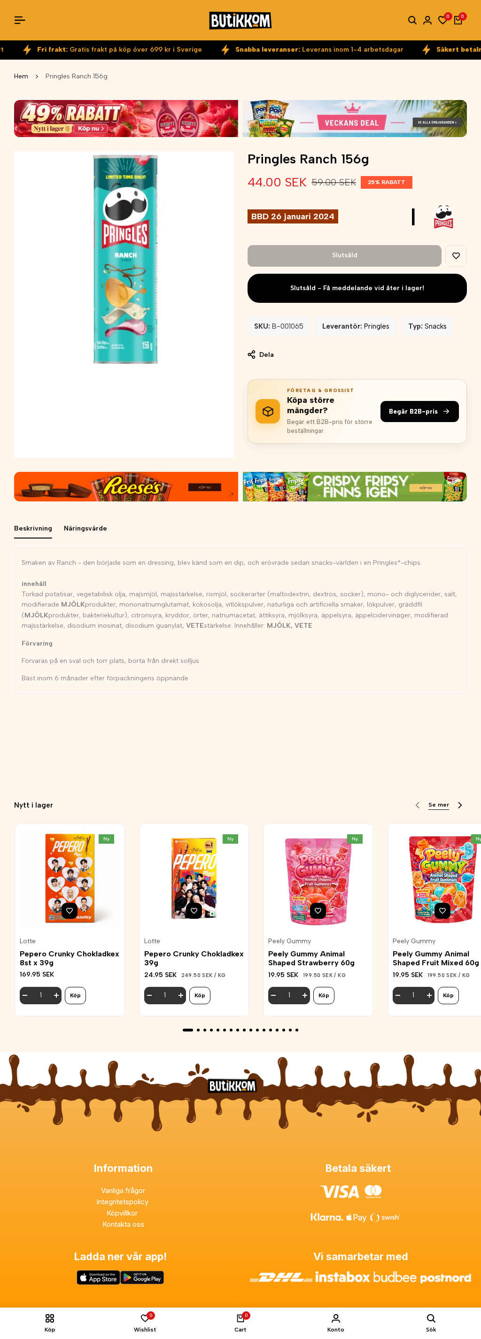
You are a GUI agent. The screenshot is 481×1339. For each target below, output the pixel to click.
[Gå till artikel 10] (250, 1030)
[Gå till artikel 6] (224, 1030)
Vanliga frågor (123, 1190)
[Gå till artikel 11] (257, 1030)
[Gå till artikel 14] (277, 1030)
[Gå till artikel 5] (218, 1030)
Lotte (28, 941)
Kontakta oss (123, 1224)
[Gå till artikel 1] (188, 1030)
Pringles (376, 326)
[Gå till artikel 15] (283, 1030)
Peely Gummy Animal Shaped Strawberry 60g (311, 958)
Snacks (436, 326)
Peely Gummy (289, 941)
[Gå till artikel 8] (237, 1030)
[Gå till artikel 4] (211, 1030)
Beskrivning (33, 528)
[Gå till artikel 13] (270, 1030)
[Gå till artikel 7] (231, 1030)
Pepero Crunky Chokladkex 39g (194, 958)
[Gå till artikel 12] (264, 1030)
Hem (21, 76)
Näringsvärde (85, 528)
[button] (456, 256)
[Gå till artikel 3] (204, 1030)
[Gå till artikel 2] (198, 1030)
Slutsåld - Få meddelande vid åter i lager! (357, 288)
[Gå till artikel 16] (290, 1030)
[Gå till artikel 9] (244, 1030)
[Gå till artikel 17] (296, 1030)
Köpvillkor (123, 1212)
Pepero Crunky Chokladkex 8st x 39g (69, 958)
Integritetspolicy (123, 1201)
